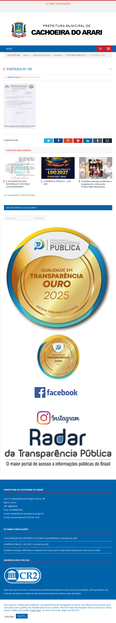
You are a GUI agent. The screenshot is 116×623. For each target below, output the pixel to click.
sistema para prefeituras (40, 589)
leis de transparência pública (52, 593)
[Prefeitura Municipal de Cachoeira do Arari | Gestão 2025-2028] (58, 29)
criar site (22, 589)
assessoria (74, 589)
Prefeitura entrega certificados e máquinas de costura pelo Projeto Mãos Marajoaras (96, 184)
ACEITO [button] (22, 616)
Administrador (14, 77)
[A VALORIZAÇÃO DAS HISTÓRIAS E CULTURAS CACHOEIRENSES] (20, 168)
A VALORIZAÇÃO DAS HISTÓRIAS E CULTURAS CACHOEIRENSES (18, 184)
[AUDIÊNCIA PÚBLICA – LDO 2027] (57, 168)
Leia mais (35, 610)
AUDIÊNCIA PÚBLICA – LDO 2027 (57, 7)
